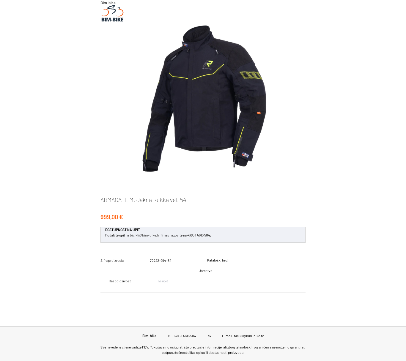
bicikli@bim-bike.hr (145, 235)
